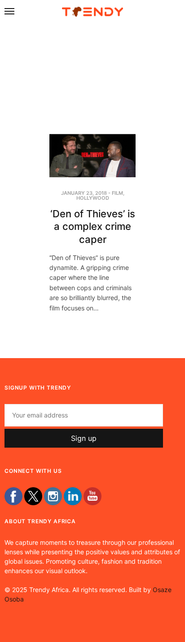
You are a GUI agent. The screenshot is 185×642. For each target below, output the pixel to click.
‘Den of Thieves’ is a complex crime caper (92, 226)
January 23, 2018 (84, 193)
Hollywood (92, 198)
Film (117, 193)
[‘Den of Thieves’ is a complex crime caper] (92, 155)
